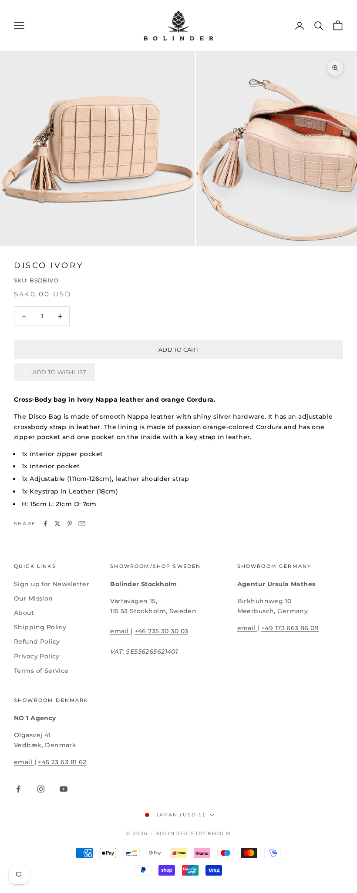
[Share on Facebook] (45, 523)
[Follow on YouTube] (63, 789)
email (120, 631)
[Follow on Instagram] (41, 789)
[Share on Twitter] (57, 523)
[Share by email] (81, 523)
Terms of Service (41, 671)
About (24, 613)
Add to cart (178, 349)
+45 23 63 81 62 (62, 762)
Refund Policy (37, 641)
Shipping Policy (40, 627)
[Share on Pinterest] (69, 523)
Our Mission (33, 598)
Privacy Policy (37, 656)
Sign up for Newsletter (51, 584)
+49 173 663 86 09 (290, 628)
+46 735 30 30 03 (162, 631)
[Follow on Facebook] (18, 789)
